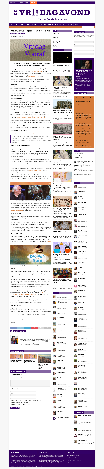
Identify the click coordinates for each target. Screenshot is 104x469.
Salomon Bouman (61, 296)
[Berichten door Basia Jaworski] (75, 220)
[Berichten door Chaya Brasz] (75, 333)
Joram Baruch (81, 262)
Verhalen (50, 24)
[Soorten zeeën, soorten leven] (62, 154)
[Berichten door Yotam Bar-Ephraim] (75, 389)
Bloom (20, 36)
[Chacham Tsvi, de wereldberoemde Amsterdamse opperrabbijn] (62, 129)
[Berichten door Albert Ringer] (75, 367)
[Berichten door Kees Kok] (54, 351)
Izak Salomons (81, 272)
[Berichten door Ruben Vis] (54, 332)
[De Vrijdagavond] (52, 22)
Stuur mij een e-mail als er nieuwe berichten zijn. (21, 404)
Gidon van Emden (82, 296)
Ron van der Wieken (82, 257)
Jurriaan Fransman (82, 343)
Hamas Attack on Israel (36, 71)
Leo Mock (80, 230)
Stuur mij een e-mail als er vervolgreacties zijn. (21, 402)
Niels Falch (80, 382)
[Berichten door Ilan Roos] (54, 402)
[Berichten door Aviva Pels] (54, 338)
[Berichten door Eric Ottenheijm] (75, 356)
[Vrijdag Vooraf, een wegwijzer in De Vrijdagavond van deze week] (44, 358)
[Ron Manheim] (75, 422)
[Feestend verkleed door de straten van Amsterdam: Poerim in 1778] (62, 273)
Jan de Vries (80, 307)
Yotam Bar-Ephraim (82, 388)
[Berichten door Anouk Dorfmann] (75, 210)
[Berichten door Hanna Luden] (75, 304)
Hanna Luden (81, 302)
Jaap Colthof (60, 360)
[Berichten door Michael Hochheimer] (75, 237)
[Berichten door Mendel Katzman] (75, 253)
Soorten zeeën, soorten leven (61, 161)
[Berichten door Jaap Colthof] (54, 363)
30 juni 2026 (56, 140)
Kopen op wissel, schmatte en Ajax (82, 110)
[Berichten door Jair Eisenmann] (54, 319)
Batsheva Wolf (81, 290)
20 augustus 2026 (57, 67)
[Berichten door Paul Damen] (75, 321)
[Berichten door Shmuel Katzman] (54, 384)
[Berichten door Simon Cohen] (54, 345)
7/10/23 (15, 331)
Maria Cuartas (60, 394)
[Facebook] (94, 2)
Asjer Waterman (82, 360)
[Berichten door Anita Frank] (54, 356)
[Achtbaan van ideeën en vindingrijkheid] (16, 356)
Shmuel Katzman (61, 383)
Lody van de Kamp (61, 307)
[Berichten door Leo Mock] (75, 232)
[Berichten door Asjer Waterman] (75, 361)
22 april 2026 (56, 162)
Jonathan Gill (81, 196)
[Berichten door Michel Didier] (54, 413)
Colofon (70, 24)
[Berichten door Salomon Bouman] (54, 297)
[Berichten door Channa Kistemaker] (54, 325)
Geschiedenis (43, 24)
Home (11, 24)
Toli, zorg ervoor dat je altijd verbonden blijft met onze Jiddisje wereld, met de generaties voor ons (83, 119)
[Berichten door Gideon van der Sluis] (75, 226)
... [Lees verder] (64, 96)
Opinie (16, 24)
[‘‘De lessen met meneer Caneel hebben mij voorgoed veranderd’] (62, 104)
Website (12, 397)
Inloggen (26, 2)
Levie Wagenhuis (82, 246)
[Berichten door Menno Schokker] (75, 314)
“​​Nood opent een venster (30, 308)
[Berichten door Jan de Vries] (75, 309)
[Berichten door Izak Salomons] (75, 274)
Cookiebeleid (20, 2)
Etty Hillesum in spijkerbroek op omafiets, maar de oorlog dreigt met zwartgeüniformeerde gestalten (83, 73)
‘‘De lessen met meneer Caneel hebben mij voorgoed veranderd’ (85, 436)
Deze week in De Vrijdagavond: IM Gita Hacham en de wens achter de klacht (29, 362)
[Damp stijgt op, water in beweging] (62, 81)
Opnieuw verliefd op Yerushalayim (82, 115)
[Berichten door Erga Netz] (54, 379)
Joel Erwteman (81, 191)
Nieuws (22, 24)
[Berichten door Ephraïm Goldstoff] (54, 313)
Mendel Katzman (82, 251)
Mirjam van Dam (81, 241)
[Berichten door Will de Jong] (75, 326)
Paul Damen (80, 318)
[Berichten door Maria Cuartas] (54, 396)
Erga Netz (59, 377)
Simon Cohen (60, 342)
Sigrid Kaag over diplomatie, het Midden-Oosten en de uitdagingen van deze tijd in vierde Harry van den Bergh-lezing (83, 130)
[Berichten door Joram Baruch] (75, 263)
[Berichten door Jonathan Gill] (75, 198)
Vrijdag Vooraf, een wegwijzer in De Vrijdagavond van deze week (44, 366)
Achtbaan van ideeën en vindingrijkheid (16, 361)
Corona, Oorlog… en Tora (60, 231)
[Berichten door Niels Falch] (75, 384)
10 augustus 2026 (57, 113)
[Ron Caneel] (75, 435)
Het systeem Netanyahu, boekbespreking (83, 104)
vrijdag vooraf (22, 331)
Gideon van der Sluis (33, 76)
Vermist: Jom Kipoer (58, 184)
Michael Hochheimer (82, 235)
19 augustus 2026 (57, 90)
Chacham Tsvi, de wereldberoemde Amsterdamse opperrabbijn (62, 137)
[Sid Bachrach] (75, 442)
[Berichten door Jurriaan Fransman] (75, 345)
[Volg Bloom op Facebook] (10, 346)
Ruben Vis (59, 328)
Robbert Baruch (61, 367)
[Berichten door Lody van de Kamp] (54, 307)
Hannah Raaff (81, 393)
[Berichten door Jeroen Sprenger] (54, 373)
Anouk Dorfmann (82, 207)
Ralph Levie (59, 406)
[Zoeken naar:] (88, 26)
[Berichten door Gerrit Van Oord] (75, 204)
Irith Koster (81, 371)
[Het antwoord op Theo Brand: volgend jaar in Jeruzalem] (62, 247)
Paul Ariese (80, 400)
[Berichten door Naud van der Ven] (75, 216)
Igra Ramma (59, 388)
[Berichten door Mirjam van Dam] (75, 241)
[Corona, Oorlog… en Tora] (62, 225)
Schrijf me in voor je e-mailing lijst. (17, 388)
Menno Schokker (82, 313)
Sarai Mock (80, 349)
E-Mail (11, 393)
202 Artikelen (29, 336)
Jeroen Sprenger (61, 372)
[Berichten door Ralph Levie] (54, 407)
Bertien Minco (81, 278)
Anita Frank (59, 355)
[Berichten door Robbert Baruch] (54, 368)
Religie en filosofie (60, 24)
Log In (76, 24)
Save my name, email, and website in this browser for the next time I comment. (27, 400)
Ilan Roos (59, 400)
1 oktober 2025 (56, 185)
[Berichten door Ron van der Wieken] (75, 258)
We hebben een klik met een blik (81, 140)
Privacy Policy (12, 2)
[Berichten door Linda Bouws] (75, 187)
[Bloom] (75, 417)
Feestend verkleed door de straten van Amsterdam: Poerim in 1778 (62, 280)
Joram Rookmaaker (82, 285)
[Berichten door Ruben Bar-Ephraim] (75, 407)
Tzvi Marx (80, 267)
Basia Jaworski (81, 219)
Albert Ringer (81, 365)
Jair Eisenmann (60, 317)
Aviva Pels (59, 336)
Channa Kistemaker (61, 323)
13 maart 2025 (56, 283)
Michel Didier (60, 411)
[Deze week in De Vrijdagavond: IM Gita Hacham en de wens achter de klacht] (30, 356)
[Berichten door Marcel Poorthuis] (75, 379)
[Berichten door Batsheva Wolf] (75, 292)
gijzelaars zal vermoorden (36, 170)
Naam (11, 390)
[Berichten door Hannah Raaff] (75, 396)
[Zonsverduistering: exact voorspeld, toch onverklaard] (62, 57)
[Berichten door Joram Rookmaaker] (75, 286)
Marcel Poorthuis (82, 377)
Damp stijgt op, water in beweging (82, 142)
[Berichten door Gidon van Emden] (75, 298)
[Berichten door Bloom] (54, 303)
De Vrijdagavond (32, 456)
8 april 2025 (56, 257)
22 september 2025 (57, 211)
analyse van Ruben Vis (37, 133)
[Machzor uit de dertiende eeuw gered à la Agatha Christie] (62, 201)
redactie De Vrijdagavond (63, 417)
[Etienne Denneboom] (75, 430)
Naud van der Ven (82, 214)
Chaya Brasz (81, 330)
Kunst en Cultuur (31, 24)
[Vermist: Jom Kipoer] (62, 177)
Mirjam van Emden (82, 337)
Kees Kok (59, 349)
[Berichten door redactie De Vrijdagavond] (54, 419)
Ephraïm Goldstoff (61, 312)
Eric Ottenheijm (82, 354)
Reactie (11, 379)
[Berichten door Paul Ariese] (75, 402)
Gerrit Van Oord (82, 202)
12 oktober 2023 (15, 36)
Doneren (33, 2)
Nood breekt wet (38, 124)
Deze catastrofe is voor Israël (24, 117)
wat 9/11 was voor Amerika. (39, 117)
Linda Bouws (81, 185)
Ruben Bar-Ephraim (82, 406)
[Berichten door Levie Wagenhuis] (75, 247)
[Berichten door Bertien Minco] (75, 281)
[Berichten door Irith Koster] (75, 373)
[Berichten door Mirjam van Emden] (75, 339)
